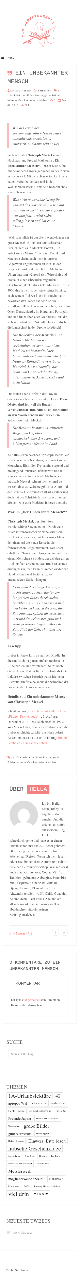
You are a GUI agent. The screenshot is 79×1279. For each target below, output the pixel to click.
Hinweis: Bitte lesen (47, 1141)
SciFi (26, 1186)
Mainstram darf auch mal (20, 1163)
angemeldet (32, 999)
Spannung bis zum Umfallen (47, 1186)
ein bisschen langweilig (40, 1110)
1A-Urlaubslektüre (22, 757)
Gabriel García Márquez (47, 1118)
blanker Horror (58, 1103)
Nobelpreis (56, 1179)
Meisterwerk (19, 1171)
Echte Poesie (35, 95)
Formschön (44, 90)
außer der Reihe (39, 1103)
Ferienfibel (61, 1110)
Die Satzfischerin (20, 90)
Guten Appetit (42, 1133)
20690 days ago (22, 1233)
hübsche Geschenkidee (21, 100)
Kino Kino (30, 1156)
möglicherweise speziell (26, 1178)
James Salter (14, 1156)
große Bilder (52, 95)
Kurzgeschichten (49, 1156)
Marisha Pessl (42, 1163)
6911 (28, 105)
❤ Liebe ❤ (41, 1194)
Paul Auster (13, 1186)
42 (58, 1095)
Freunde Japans (20, 1118)
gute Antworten (20, 1133)
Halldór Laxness (16, 1140)
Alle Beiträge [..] (21, 933)
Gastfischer (13, 1125)
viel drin (42, 100)
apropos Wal (17, 1103)
